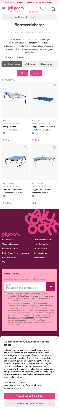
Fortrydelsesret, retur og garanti (15, 253)
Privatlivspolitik (40, 248)
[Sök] (5, 16)
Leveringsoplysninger (43, 239)
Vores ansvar (39, 257)
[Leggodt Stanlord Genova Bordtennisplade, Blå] (33, 133)
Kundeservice (7, 239)
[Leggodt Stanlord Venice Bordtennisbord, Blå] (33, 196)
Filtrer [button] (22, 73)
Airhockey (30, 64)
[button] (3, 8)
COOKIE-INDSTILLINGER (29, 403)
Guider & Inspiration (10, 244)
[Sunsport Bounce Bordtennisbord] (4, 133)
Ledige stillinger (9, 257)
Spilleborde (28, 32)
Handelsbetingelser (10, 248)
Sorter (36, 73)
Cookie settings (40, 253)
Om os (5, 262)
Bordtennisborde (43, 32)
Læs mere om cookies (14, 382)
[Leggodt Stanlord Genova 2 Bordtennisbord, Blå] (4, 196)
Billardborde (46, 64)
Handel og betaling (41, 244)
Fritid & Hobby (15, 32)
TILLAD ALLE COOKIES (29, 396)
